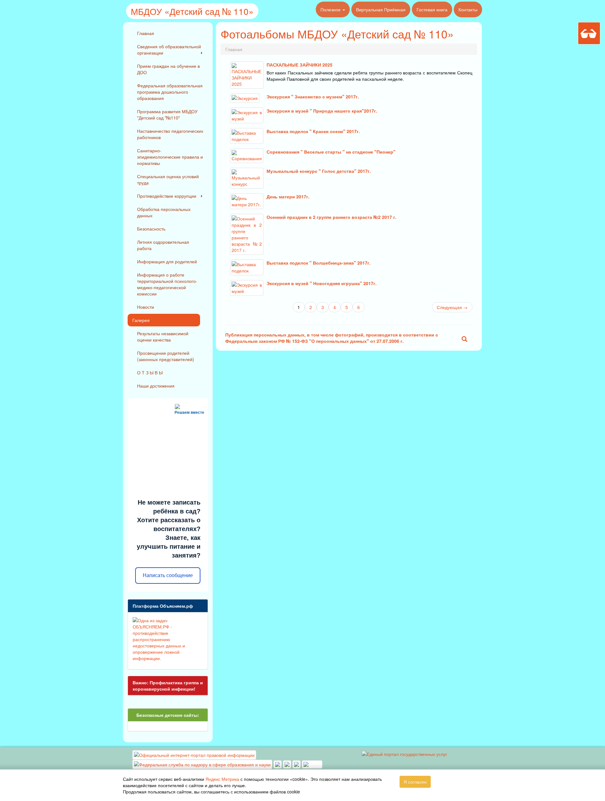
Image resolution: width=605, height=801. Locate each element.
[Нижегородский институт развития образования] (297, 764)
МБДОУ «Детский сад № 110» (192, 11)
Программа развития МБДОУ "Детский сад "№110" (167, 114)
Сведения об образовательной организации (169, 49)
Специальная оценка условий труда (168, 179)
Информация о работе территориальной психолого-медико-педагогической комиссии (167, 284)
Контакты (467, 9)
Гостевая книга (432, 9)
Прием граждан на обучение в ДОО (168, 69)
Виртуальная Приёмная (381, 9)
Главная (145, 33)
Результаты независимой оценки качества (162, 336)
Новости (145, 307)
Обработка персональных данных (164, 212)
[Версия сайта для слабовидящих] (589, 33)
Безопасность (151, 228)
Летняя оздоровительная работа (163, 245)
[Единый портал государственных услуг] (404, 753)
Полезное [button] (331, 9)
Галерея (141, 320)
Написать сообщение (168, 575)
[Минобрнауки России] (287, 764)
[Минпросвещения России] (278, 764)
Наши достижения (156, 386)
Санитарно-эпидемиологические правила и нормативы (170, 156)
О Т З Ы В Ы (150, 372)
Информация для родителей (167, 261)
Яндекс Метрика (222, 779)
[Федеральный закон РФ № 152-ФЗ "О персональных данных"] (464, 339)
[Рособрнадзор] (203, 764)
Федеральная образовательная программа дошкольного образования (170, 91)
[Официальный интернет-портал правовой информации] (194, 754)
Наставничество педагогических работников (170, 134)
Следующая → (452, 307)
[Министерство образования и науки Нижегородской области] (312, 764)
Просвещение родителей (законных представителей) (165, 356)
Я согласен (415, 782)
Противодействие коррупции (166, 196)
